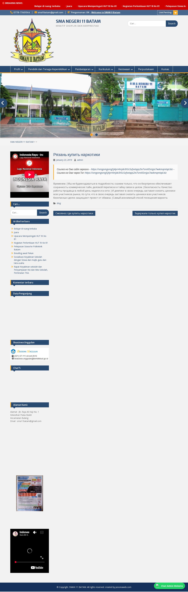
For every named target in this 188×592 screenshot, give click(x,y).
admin (80, 160)
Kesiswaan (124, 69)
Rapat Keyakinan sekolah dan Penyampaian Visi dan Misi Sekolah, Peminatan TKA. (31, 269)
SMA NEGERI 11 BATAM (78, 21)
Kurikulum (104, 69)
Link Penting (165, 12)
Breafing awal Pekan (23, 253)
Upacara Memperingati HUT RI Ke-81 (81, 6)
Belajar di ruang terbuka (31, 6)
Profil (17, 69)
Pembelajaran (82, 69)
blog (59, 203)
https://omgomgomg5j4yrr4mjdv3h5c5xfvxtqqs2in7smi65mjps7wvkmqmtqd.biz (132, 169)
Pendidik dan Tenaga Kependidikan (47, 69)
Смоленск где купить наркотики (74, 213)
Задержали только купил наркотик (155, 213)
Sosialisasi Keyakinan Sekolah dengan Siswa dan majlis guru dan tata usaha (30, 259)
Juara (53, 6)
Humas (165, 69)
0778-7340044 (22, 12)
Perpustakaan (146, 69)
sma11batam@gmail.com (50, 12)
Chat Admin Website (172, 586)
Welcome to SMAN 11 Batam (105, 12)
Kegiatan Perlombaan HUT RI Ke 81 (124, 6)
